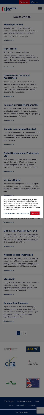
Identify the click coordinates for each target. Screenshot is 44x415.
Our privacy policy (22, 213)
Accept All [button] (35, 213)
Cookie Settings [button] (9, 213)
